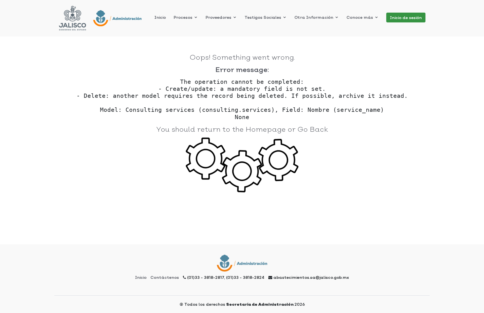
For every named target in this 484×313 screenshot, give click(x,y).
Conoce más (359, 17)
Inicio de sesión (406, 17)
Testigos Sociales (263, 17)
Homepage (266, 129)
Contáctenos (164, 277)
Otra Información (313, 17)
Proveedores (218, 17)
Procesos (183, 17)
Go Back (312, 129)
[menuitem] (160, 17)
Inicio (140, 277)
